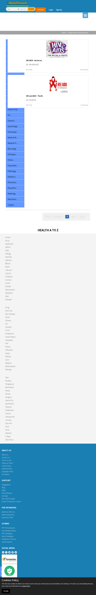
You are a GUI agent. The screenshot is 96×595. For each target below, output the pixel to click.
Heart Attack (10, 337)
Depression (10, 289)
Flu (6, 323)
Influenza (9, 350)
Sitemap (5, 496)
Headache (9, 333)
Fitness (8, 320)
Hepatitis (9, 340)
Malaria (8, 363)
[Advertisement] (48, 25)
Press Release (7, 493)
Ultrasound (10, 416)
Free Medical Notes (9, 531)
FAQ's (4, 490)
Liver (7, 359)
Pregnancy (9, 384)
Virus (7, 430)
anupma (32, 100)
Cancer (8, 273)
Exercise (8, 310)
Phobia (8, 380)
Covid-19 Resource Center (11, 501)
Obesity (8, 369)
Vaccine (8, 423)
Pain (7, 377)
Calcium (8, 270)
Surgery (8, 397)
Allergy (8, 253)
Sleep (7, 390)
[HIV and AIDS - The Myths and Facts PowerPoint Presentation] (48, 84)
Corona (8, 280)
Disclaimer (5, 474)
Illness (7, 346)
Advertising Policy (8, 515)
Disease (8, 299)
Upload (40, 10)
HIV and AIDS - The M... (35, 96)
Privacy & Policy (7, 463)
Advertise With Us (8, 512)
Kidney (8, 356)
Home (64, 33)
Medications (10, 366)
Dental (8, 286)
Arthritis (8, 257)
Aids (7, 250)
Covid (7, 283)
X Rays (8, 436)
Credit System (7, 542)
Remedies (9, 387)
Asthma (8, 260)
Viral (7, 426)
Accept (6, 591)
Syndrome (9, 403)
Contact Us (6, 457)
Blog (3, 487)
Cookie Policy (6, 466)
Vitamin (8, 433)
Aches (7, 237)
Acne (7, 240)
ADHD (7, 247)
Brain (7, 266)
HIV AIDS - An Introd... (34, 60)
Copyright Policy (7, 471)
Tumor (8, 413)
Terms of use (6, 460)
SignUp (59, 10)
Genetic (8, 327)
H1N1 (7, 330)
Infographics (6, 485)
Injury (7, 353)
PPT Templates (7, 533)
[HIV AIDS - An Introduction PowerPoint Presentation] (48, 48)
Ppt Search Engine (8, 499)
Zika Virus (9, 439)
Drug (7, 307)
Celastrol (9, 276)
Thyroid (8, 407)
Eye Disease (10, 314)
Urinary (8, 420)
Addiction (9, 244)
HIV (6, 343)
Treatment (9, 410)
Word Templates (8, 536)
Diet (7, 296)
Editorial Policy (7, 469)
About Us (5, 455)
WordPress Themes (9, 539)
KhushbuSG (34, 64)
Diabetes (9, 293)
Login (51, 10)
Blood (7, 263)
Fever (7, 317)
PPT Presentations (8, 528)
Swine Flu (9, 400)
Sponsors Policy (7, 517)
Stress (7, 394)
